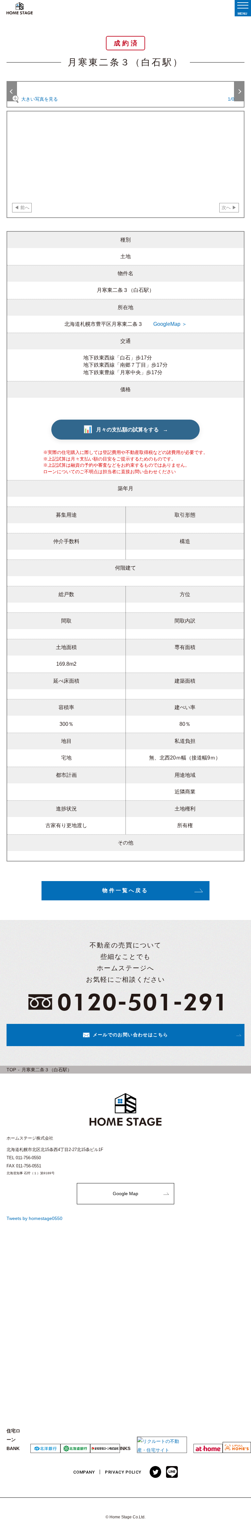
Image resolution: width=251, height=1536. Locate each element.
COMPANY (84, 1472)
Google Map (125, 1193)
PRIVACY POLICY (123, 1472)
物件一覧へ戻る (125, 890)
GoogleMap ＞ (170, 324)
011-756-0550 (28, 1157)
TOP (11, 1069)
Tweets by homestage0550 (34, 1218)
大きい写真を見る (39, 99)
